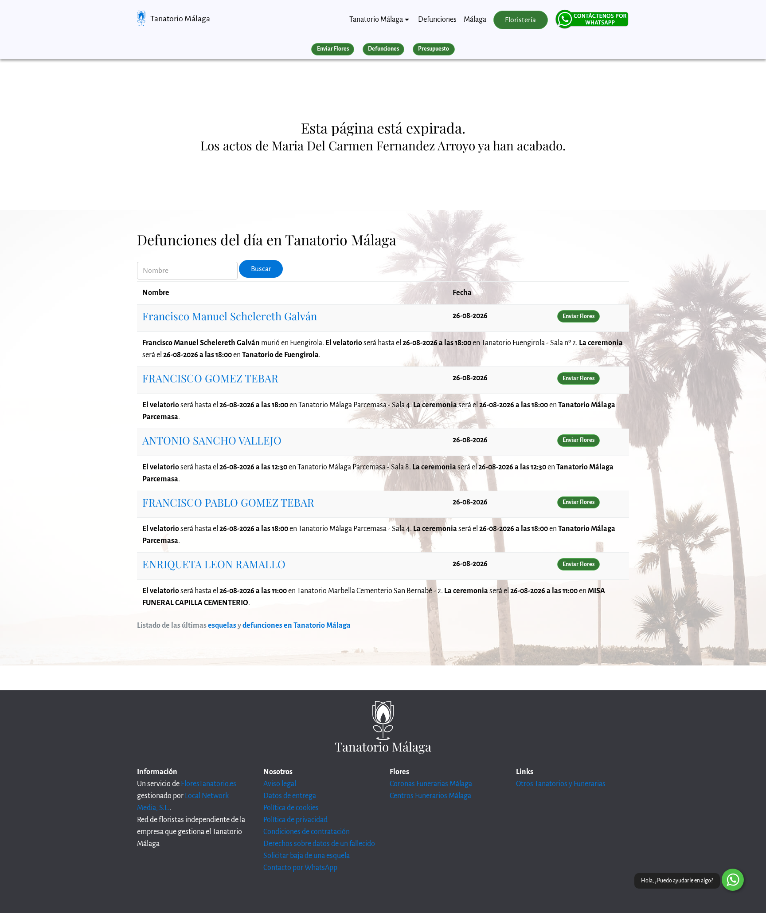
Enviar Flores (333, 49)
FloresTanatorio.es (208, 784)
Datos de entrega (289, 796)
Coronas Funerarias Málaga (431, 784)
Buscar (261, 269)
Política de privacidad (295, 820)
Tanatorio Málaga (180, 18)
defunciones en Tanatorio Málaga (296, 626)
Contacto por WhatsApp (300, 868)
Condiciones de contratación (306, 832)
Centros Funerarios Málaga (430, 796)
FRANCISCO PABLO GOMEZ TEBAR (228, 502)
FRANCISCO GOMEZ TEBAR (210, 378)
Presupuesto (433, 49)
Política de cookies (291, 808)
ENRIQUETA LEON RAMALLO (213, 564)
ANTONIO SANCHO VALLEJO (211, 440)
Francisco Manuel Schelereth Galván (229, 316)
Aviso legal (279, 784)
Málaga (475, 20)
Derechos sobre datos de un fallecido (319, 844)
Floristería (520, 20)
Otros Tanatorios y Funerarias (561, 784)
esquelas (222, 626)
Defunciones (437, 20)
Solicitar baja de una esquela (306, 856)
